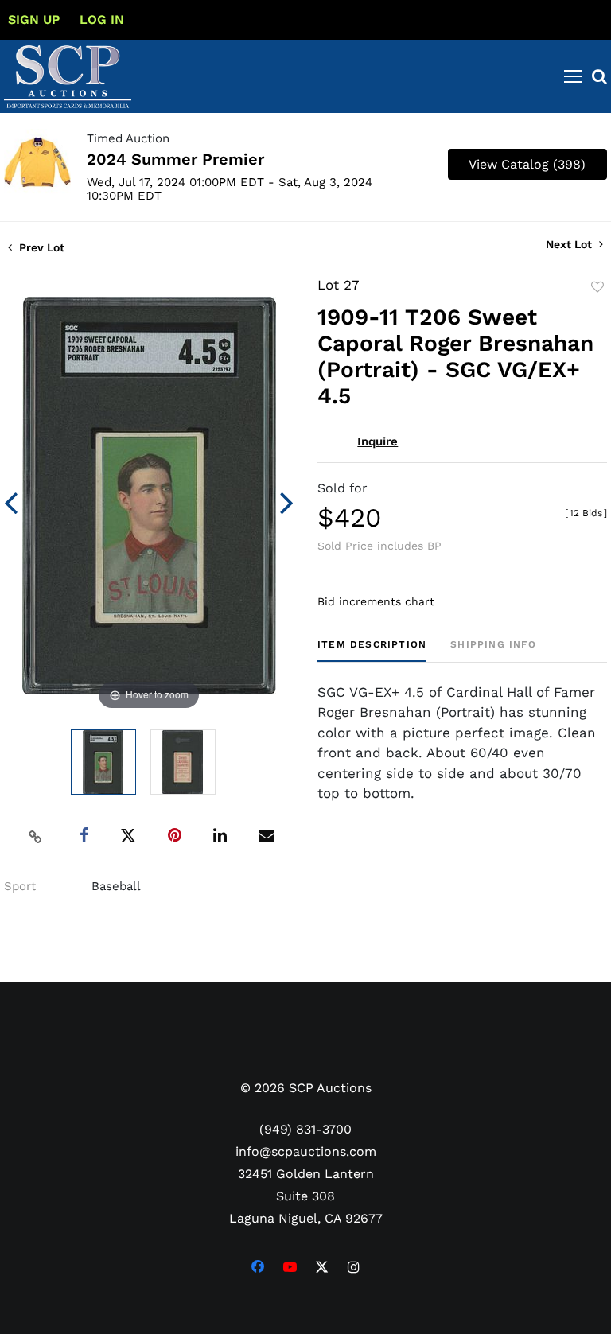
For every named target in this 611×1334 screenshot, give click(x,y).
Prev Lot (40, 247)
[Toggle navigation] (573, 76)
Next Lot (570, 244)
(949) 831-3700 (305, 1129)
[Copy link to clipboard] (35, 836)
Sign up (34, 19)
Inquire (377, 441)
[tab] (371, 650)
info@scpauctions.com (305, 1151)
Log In (102, 19)
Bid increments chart (375, 601)
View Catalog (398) (527, 164)
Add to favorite (597, 287)
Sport (20, 886)
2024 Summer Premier (175, 159)
